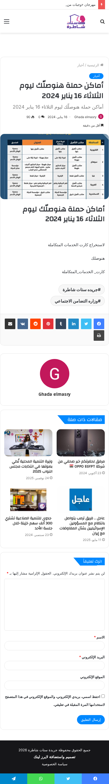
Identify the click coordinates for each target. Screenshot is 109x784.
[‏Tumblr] (61, 324)
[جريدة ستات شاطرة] (76, 21)
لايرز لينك (41, 757)
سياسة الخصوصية (54, 764)
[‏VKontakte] (22, 324)
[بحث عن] (102, 23)
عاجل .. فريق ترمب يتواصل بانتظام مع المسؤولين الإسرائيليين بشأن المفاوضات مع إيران (82, 526)
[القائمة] (6, 23)
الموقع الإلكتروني (92, 677)
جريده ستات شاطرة (80, 289)
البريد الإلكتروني (92, 657)
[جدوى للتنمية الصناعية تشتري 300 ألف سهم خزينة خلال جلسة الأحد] (28, 499)
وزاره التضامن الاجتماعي (76, 301)
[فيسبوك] (99, 324)
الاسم (99, 637)
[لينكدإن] (73, 324)
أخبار (80, 65)
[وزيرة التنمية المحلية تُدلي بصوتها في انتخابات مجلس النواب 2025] (28, 442)
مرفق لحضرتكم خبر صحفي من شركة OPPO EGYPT (81, 464)
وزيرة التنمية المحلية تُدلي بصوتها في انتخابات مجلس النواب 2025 (31, 466)
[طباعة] (99, 335)
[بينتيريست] (48, 324)
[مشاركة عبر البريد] (10, 324)
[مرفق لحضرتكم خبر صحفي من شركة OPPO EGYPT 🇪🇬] (81, 442)
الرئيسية (93, 65)
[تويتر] (86, 324)
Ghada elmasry (85, 117)
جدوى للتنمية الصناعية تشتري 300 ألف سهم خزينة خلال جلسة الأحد (28, 523)
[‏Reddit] (35, 324)
